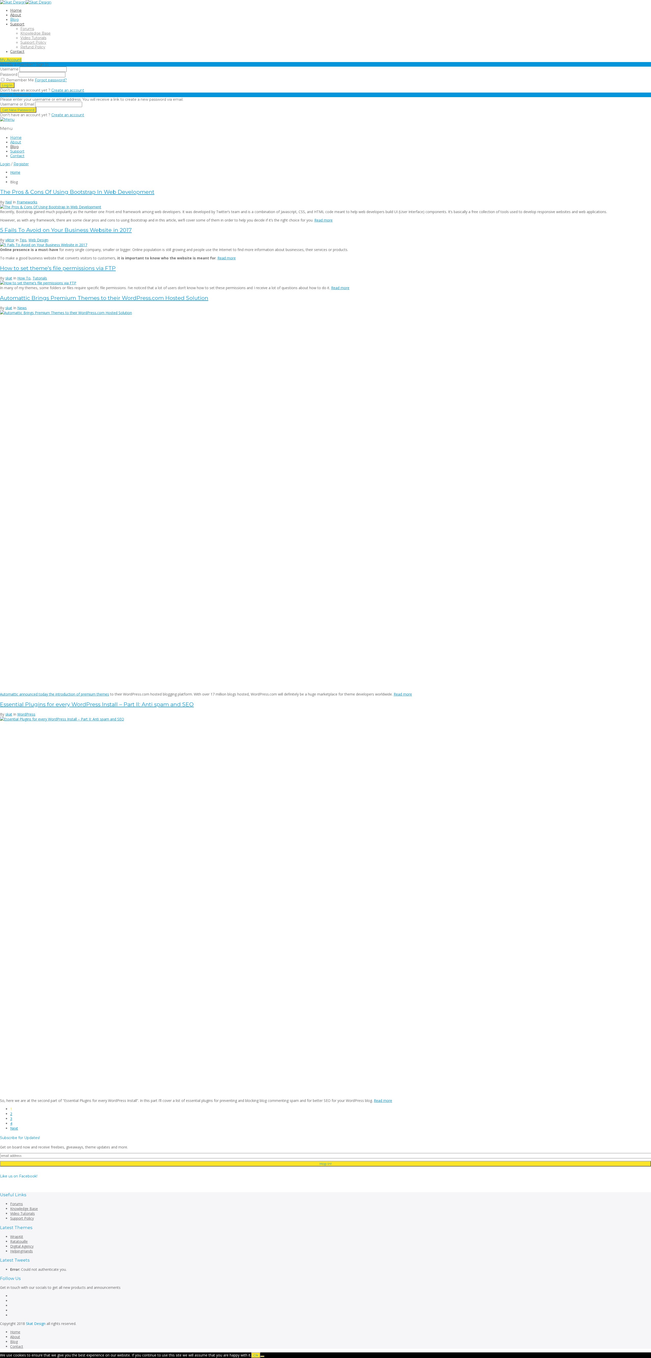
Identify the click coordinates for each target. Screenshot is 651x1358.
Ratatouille (19, 1241)
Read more (323, 220)
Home (16, 10)
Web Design (38, 240)
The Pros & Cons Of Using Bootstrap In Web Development (77, 192)
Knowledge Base (35, 33)
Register (21, 164)
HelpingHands (21, 1251)
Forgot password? (51, 80)
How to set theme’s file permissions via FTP (58, 268)
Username (9, 69)
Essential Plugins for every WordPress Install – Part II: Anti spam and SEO (97, 704)
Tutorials (40, 278)
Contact (17, 51)
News (22, 307)
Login (5, 164)
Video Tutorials (33, 38)
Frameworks (27, 202)
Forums (27, 28)
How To (24, 278)
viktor (9, 240)
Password (8, 74)
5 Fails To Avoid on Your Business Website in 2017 (66, 230)
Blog (14, 19)
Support (17, 24)
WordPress (26, 714)
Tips (23, 240)
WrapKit (16, 1236)
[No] (262, 1356)
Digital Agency (22, 1246)
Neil (8, 202)
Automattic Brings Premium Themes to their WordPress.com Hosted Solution (104, 298)
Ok (255, 1355)
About (15, 15)
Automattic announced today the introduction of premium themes (54, 694)
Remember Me (19, 80)
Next (14, 1128)
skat (8, 278)
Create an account (67, 90)
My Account (11, 59)
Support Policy (33, 42)
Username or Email (17, 104)
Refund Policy (32, 47)
